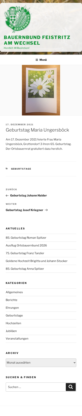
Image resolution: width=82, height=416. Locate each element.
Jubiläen (11, 331)
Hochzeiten (13, 323)
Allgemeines (14, 292)
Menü (43, 59)
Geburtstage (21, 168)
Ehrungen (12, 307)
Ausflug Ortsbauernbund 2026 (26, 245)
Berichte (11, 300)
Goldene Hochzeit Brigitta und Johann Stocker (37, 261)
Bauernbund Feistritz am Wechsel (37, 40)
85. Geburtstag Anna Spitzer (25, 268)
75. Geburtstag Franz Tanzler (25, 253)
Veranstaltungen (17, 338)
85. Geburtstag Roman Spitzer (26, 237)
